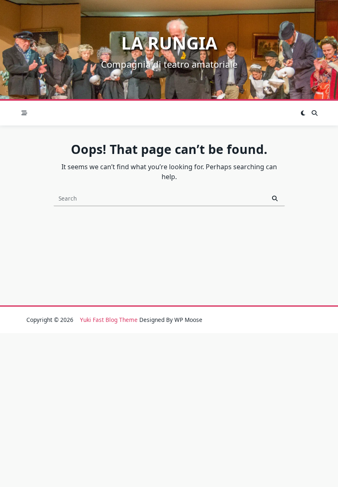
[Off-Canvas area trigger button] (24, 113)
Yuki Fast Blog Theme (109, 320)
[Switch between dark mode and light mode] (303, 113)
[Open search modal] (314, 113)
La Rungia (169, 42)
